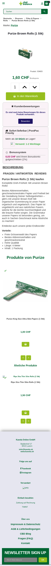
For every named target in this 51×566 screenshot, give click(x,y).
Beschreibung (13, 167)
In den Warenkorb (27, 96)
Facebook (26, 468)
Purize (14, 25)
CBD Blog (25, 533)
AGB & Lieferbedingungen (25, 529)
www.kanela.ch (27, 451)
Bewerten (25, 121)
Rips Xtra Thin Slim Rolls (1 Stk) (25, 382)
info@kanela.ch (26, 449)
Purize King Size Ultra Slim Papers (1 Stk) (26, 319)
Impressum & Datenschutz (25, 524)
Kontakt (25, 543)
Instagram (26, 472)
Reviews (40, 173)
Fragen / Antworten (18, 173)
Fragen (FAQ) (25, 538)
